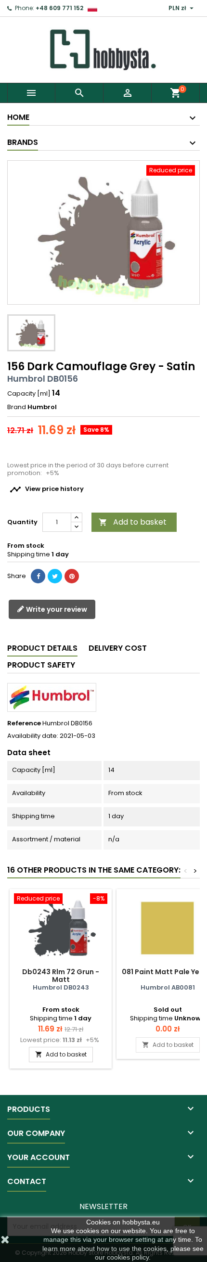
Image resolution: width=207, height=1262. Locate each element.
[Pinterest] (72, 576)
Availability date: (32, 736)
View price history (47, 489)
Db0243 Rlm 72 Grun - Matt (60, 975)
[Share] (38, 576)
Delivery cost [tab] (118, 648)
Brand (16, 407)
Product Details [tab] (42, 648)
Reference (24, 723)
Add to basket (133, 522)
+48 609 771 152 (59, 8)
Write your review (56, 609)
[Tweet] (55, 576)
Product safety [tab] (41, 664)
